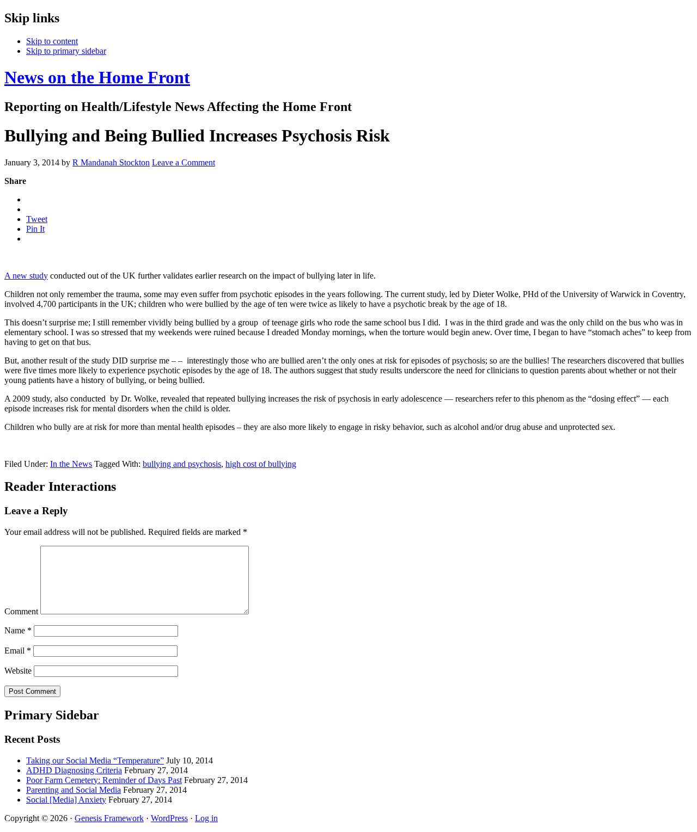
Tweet (36, 219)
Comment (21, 611)
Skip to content (52, 41)
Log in (206, 818)
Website (18, 670)
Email (17, 650)
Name (18, 630)
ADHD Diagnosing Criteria (74, 770)
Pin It (35, 228)
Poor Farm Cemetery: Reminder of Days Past (104, 780)
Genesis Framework (109, 818)
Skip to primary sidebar (66, 51)
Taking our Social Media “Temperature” (95, 760)
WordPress (169, 818)
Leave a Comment (183, 162)
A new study (26, 275)
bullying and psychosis (182, 464)
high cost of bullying (260, 464)
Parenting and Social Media (73, 789)
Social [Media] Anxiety (66, 799)
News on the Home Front (97, 77)
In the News (71, 464)
